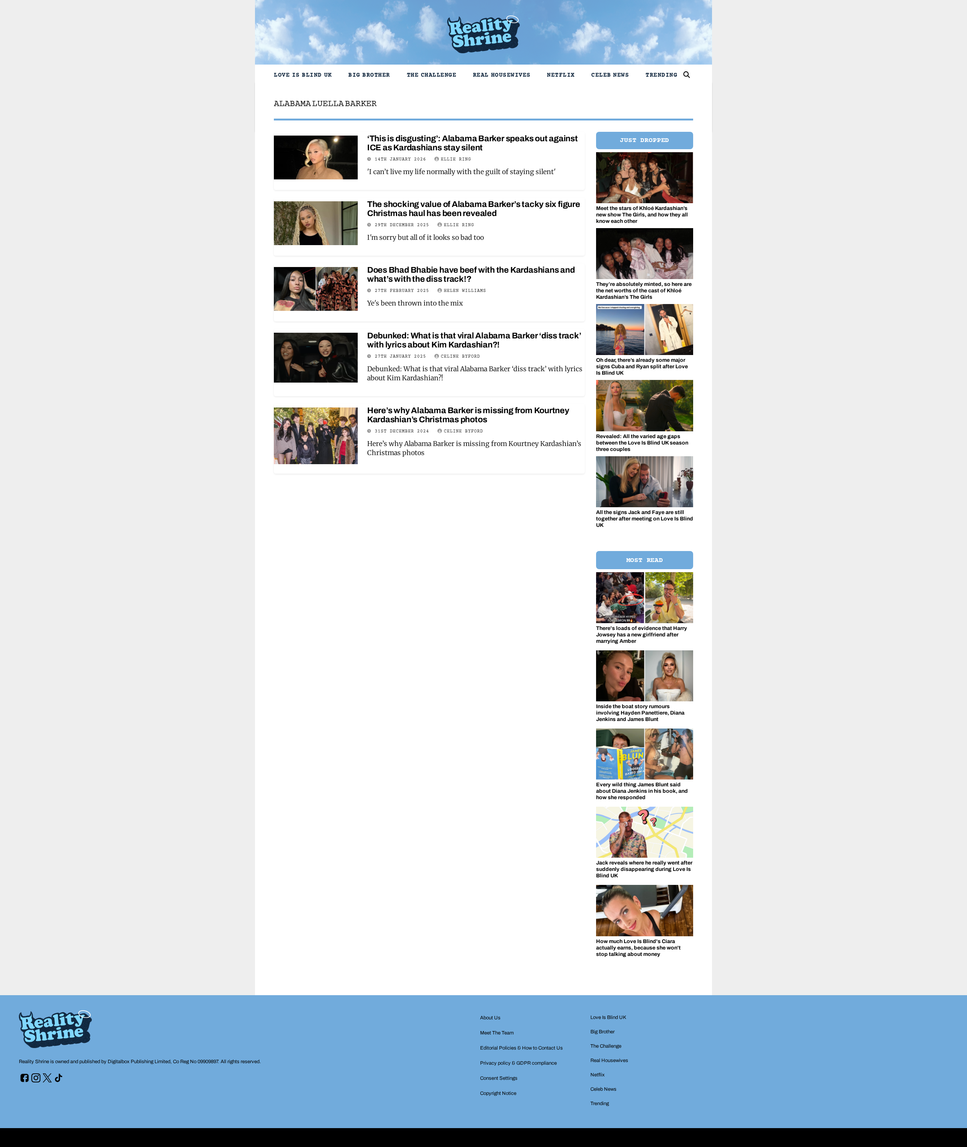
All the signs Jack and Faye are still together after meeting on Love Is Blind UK (644, 518)
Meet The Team (497, 1033)
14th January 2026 (402, 159)
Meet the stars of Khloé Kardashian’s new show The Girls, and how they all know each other (642, 214)
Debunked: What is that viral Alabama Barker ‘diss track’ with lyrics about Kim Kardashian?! (474, 340)
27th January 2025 (402, 356)
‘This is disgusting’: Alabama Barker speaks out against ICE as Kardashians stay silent (472, 143)
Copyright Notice (498, 1093)
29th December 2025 (403, 225)
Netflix (561, 75)
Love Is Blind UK (303, 75)
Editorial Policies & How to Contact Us (521, 1048)
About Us (490, 1017)
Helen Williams (465, 291)
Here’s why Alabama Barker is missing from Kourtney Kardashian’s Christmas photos (468, 415)
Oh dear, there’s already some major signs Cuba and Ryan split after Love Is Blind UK (642, 366)
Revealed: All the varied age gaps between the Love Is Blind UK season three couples (642, 443)
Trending (661, 75)
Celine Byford (460, 356)
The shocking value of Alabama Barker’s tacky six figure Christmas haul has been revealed (473, 209)
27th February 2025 (403, 291)
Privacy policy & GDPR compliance (518, 1063)
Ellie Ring (456, 159)
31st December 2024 (403, 431)
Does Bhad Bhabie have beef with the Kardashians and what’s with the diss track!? (471, 275)
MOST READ (644, 560)
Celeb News (610, 75)
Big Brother (369, 75)
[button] (686, 75)
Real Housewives (502, 75)
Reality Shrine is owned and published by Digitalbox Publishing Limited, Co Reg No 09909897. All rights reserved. (140, 1061)
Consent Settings (498, 1078)
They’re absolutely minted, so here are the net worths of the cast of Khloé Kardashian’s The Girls (644, 290)
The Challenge (432, 75)
